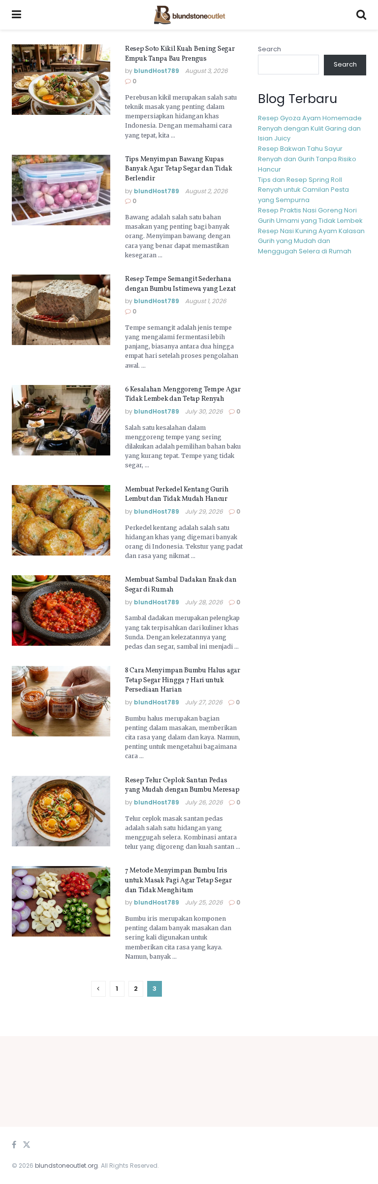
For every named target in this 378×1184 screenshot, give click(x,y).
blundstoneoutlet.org (66, 1165)
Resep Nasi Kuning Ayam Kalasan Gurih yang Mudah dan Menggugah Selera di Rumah (311, 241)
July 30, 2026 (204, 411)
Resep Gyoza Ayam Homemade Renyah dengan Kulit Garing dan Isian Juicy (310, 128)
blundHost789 (156, 71)
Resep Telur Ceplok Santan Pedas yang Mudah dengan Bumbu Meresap (182, 785)
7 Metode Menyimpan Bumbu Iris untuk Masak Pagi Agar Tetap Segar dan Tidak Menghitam (178, 880)
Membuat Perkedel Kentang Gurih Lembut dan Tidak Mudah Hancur (177, 494)
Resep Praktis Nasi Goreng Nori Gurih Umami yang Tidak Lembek (310, 215)
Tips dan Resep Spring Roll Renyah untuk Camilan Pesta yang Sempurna (303, 190)
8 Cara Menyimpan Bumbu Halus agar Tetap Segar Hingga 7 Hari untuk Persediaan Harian (182, 680)
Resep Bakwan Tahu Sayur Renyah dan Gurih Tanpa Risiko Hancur (307, 159)
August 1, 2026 (205, 301)
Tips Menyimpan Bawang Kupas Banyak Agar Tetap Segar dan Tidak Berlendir (178, 169)
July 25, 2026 (204, 902)
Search (269, 49)
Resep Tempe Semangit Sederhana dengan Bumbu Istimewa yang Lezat (180, 284)
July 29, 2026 (204, 511)
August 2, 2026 (206, 191)
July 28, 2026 (204, 602)
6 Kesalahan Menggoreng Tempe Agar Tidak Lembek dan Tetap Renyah (183, 394)
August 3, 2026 (206, 71)
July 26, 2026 (204, 802)
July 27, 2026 (203, 702)
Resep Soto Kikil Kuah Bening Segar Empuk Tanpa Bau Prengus (179, 54)
